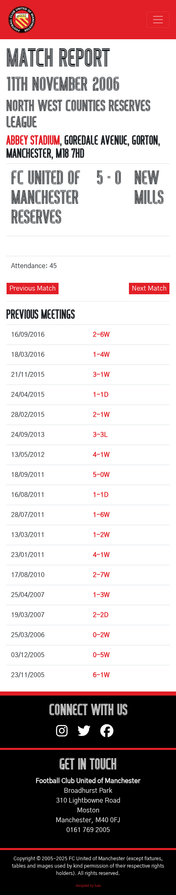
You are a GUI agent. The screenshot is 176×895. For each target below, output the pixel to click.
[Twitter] (88, 735)
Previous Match (32, 288)
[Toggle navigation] (158, 19)
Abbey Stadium (33, 140)
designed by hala (88, 886)
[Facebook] (110, 735)
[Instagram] (66, 735)
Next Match (149, 288)
